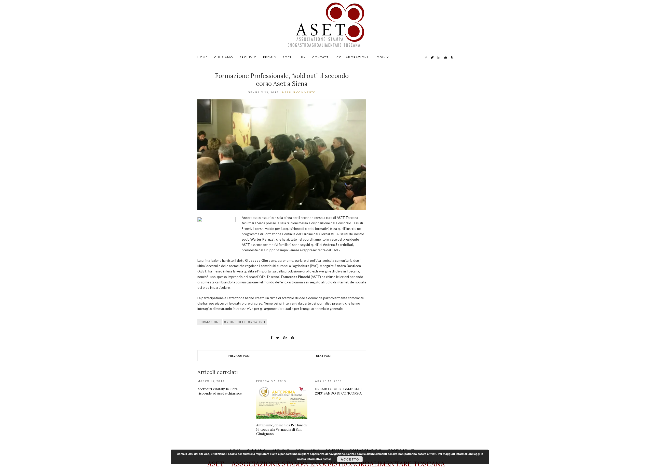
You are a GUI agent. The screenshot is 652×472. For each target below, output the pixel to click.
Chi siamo (223, 57)
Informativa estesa (319, 459)
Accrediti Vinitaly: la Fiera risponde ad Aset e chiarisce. (219, 391)
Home (202, 57)
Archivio (248, 57)
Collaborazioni (352, 57)
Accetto (350, 459)
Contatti (321, 57)
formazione (210, 321)
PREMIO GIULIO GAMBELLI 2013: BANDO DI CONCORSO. (338, 391)
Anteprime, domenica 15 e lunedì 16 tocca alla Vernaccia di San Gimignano (281, 429)
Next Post (324, 355)
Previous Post (239, 355)
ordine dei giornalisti (244, 321)
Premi (268, 57)
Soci (287, 57)
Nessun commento (299, 92)
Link (302, 57)
